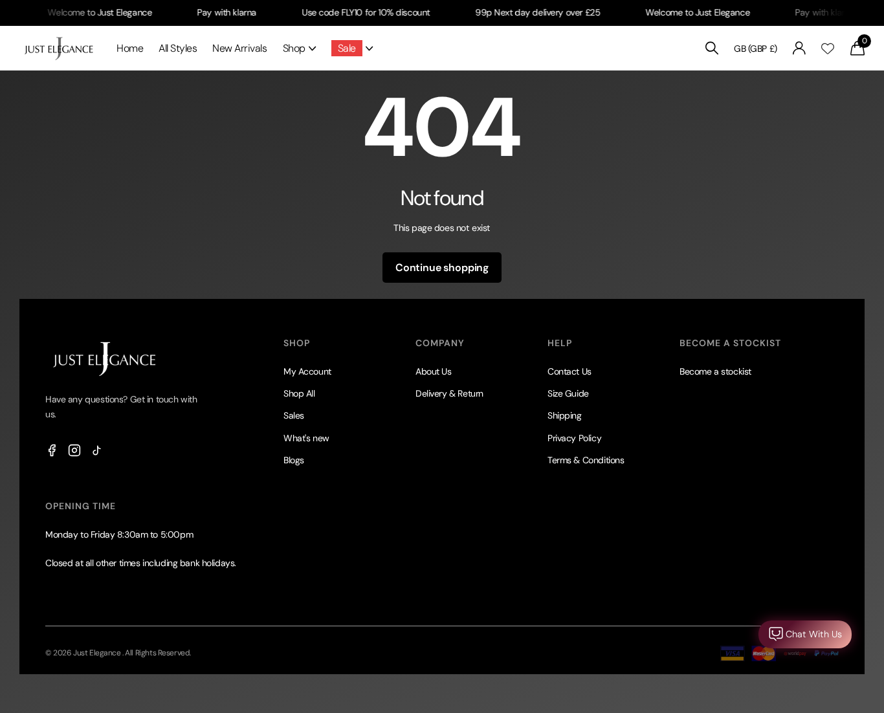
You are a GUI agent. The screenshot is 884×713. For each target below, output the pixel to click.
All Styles (178, 48)
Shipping (564, 415)
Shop (294, 48)
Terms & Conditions (585, 460)
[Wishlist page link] (827, 48)
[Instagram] (74, 450)
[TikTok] (97, 450)
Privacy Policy (574, 438)
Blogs (293, 460)
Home (129, 48)
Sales (293, 415)
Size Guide (568, 393)
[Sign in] (799, 48)
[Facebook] (51, 450)
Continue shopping (442, 267)
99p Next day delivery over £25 (528, 12)
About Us (433, 371)
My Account (307, 371)
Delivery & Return (449, 393)
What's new (306, 438)
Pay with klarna (217, 12)
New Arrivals (239, 48)
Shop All (299, 393)
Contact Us (569, 371)
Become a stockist (715, 371)
